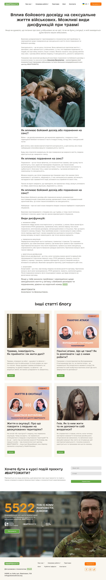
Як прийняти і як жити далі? (25, 354)
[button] (95, 4)
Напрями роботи (42, 4)
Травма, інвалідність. (21, 351)
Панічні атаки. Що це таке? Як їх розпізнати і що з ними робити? (77, 354)
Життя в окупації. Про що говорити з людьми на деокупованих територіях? (24, 426)
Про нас (28, 4)
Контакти (72, 4)
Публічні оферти (50, 566)
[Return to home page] (12, 4)
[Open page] (83, 4)
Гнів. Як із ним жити (70, 423)
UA (86, 4)
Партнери (55, 4)
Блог (64, 4)
